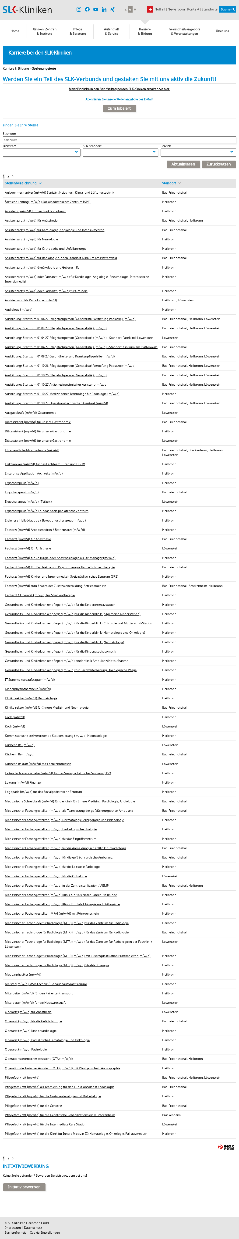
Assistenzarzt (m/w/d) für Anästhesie (31, 220)
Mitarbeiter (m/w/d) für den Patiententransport (39, 993)
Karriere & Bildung (145, 31)
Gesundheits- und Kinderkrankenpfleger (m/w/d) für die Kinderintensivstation (60, 605)
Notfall (160, 9)
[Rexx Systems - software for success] (226, 1147)
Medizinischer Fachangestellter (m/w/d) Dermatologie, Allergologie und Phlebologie (64, 820)
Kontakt (193, 9)
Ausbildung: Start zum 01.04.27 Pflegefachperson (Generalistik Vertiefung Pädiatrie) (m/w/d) (70, 319)
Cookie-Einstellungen (45, 1232)
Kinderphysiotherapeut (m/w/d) (28, 689)
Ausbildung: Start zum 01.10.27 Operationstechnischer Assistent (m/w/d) (56, 403)
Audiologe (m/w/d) (18, 309)
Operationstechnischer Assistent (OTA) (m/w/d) (39, 1059)
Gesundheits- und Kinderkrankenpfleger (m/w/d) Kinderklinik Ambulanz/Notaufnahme (66, 661)
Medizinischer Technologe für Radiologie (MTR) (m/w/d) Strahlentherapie (57, 965)
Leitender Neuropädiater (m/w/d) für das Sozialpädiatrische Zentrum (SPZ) (58, 773)
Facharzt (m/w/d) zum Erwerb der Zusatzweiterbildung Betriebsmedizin (55, 586)
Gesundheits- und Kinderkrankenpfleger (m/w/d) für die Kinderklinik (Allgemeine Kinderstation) (72, 614)
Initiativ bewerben (24, 1187)
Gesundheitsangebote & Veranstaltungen (184, 31)
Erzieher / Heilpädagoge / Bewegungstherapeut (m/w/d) (45, 520)
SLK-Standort (92, 146)
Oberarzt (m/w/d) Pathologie (26, 1049)
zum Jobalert (119, 108)
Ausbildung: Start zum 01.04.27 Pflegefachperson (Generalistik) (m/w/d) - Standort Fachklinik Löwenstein (79, 338)
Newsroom (176, 9)
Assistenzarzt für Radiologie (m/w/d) (31, 300)
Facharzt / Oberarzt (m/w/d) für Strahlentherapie (40, 595)
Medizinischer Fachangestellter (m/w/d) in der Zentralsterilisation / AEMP (57, 885)
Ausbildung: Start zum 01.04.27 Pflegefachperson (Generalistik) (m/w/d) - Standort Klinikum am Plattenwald (81, 347)
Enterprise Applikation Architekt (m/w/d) (34, 473)
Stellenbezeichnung (21, 183)
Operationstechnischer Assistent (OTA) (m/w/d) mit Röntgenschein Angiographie (62, 1068)
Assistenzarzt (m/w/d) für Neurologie (31, 239)
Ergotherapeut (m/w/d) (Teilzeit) (28, 501)
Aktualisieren (183, 164)
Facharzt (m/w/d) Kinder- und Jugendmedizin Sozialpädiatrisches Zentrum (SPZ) (61, 576)
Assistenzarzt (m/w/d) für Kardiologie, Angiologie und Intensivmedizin (54, 230)
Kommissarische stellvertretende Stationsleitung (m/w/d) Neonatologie (56, 736)
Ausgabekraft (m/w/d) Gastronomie (30, 413)
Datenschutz (33, 1228)
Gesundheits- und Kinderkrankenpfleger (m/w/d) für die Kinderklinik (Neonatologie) (64, 642)
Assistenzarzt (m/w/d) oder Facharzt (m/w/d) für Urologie (46, 291)
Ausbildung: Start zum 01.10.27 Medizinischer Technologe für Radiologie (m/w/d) (62, 394)
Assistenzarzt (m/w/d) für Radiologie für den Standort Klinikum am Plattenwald (61, 258)
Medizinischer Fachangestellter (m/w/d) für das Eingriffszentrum (50, 839)
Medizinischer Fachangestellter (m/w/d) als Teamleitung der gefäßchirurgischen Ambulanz (69, 810)
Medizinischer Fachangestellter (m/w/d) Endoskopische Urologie (51, 829)
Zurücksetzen (219, 164)
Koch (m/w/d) (15, 717)
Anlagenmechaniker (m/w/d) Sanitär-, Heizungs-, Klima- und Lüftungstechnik (59, 192)
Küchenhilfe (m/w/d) (20, 745)
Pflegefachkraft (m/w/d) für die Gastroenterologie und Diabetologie (53, 1096)
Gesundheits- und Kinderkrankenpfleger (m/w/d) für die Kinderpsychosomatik (60, 651)
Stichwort (9, 133)
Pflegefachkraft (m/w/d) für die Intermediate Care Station (45, 1124)
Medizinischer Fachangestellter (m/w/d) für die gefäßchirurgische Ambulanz (58, 857)
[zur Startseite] (27, 9)
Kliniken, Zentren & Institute (44, 31)
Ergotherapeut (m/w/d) (22, 483)
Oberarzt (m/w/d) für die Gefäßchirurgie (33, 1021)
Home (15, 31)
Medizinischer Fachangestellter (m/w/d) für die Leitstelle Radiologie (52, 867)
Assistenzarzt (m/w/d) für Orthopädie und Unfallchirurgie (45, 248)
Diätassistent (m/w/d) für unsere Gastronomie (37, 422)
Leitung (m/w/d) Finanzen (23, 782)
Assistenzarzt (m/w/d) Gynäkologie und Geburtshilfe (42, 267)
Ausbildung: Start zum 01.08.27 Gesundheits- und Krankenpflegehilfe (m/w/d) (60, 356)
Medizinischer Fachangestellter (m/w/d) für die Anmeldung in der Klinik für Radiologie (65, 848)
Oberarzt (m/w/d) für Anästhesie (28, 1012)
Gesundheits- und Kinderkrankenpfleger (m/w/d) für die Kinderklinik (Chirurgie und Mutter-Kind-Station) (79, 623)
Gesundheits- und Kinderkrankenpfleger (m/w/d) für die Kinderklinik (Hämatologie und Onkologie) (75, 632)
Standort (169, 183)
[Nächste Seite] (13, 176)
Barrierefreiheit (16, 1232)
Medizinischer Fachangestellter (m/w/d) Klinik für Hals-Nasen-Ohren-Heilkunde (61, 895)
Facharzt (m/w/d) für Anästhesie (28, 539)
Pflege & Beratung (78, 31)
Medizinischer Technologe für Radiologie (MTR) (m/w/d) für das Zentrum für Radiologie (66, 923)
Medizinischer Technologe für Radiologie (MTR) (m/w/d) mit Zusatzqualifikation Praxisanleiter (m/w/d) (78, 956)
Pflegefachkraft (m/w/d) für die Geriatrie (33, 1106)
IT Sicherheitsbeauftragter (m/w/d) (30, 679)
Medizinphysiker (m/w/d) (23, 974)
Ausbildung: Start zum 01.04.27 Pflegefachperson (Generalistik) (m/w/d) (56, 328)
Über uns (222, 31)
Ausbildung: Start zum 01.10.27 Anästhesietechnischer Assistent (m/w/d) (56, 384)
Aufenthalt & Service (111, 31)
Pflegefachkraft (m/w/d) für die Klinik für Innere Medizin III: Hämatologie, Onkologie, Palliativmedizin (76, 1133)
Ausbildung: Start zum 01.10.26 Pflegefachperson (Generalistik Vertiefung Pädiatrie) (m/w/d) (70, 366)
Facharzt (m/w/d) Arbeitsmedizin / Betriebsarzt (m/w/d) (45, 530)
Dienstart (9, 146)
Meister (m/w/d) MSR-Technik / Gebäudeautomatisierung (46, 984)
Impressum (13, 1228)
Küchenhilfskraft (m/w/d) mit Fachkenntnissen (38, 764)
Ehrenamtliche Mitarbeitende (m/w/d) (32, 450)
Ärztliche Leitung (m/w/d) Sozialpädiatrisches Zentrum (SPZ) (48, 202)
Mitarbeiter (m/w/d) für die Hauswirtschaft (35, 1002)
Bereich (166, 146)
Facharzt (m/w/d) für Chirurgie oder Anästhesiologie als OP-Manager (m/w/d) (60, 558)
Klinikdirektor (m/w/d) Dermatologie (31, 698)
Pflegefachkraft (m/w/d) (22, 1077)
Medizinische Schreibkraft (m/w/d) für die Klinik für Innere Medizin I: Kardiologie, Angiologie (70, 801)
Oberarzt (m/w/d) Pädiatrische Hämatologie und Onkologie (47, 1040)
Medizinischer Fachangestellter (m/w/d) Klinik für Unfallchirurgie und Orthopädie (62, 904)
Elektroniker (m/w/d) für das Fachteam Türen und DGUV (45, 464)
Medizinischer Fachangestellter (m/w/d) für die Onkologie (46, 876)
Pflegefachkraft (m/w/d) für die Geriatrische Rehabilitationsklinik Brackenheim (60, 1115)
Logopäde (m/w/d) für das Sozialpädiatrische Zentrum (43, 792)
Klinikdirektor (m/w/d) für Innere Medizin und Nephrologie (46, 707)
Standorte (210, 9)
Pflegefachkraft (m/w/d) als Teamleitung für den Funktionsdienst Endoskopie (59, 1087)
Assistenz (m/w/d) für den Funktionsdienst (35, 211)
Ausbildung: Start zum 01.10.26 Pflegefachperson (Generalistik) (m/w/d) (56, 375)
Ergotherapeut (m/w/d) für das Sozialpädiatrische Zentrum (46, 511)
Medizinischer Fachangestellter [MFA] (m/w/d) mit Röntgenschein (51, 913)
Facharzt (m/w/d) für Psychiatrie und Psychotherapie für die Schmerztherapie (60, 567)
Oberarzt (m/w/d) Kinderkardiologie (30, 1031)
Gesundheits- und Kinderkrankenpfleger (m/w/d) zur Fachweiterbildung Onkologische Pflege (71, 670)
